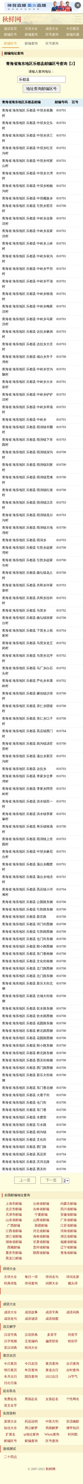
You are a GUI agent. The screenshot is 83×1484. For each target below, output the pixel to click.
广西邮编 (13, 1225)
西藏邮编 (13, 1247)
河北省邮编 (41, 1231)
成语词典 (72, 1312)
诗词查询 (31, 1283)
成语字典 (52, 1312)
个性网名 (72, 1399)
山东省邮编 (14, 1220)
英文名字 (10, 1405)
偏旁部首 (52, 1341)
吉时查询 (72, 1370)
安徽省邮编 (68, 1214)
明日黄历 (10, 1370)
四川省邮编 (68, 1209)
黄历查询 (52, 1363)
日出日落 (10, 1383)
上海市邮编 (14, 1203)
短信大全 (10, 1428)
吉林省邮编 (41, 1209)
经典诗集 (10, 1283)
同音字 (73, 1334)
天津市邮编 (14, 1214)
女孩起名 (52, 1399)
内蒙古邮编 (68, 1203)
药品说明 (31, 1421)
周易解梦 (52, 1428)
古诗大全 (31, 28)
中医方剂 (52, 1421)
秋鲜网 (50, 1469)
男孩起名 (31, 1399)
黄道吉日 (52, 1370)
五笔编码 (31, 1341)
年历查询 (31, 1370)
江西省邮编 (14, 1231)
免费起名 (10, 1399)
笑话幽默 (72, 1421)
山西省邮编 (41, 1220)
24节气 (73, 1376)
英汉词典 (10, 1347)
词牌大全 (52, 1283)
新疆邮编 (41, 1225)
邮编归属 (72, 34)
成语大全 (52, 28)
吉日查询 (72, 1363)
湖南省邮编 (14, 1242)
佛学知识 (72, 1428)
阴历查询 (31, 1376)
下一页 (51, 1180)
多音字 (52, 1334)
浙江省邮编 (14, 1236)
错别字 (73, 1341)
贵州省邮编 (41, 1247)
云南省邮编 (41, 1203)
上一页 (25, 1180)
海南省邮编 (41, 1236)
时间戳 (73, 1434)
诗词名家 (72, 1277)
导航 (78, 19)
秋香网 (15, 19)
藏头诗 (73, 1283)
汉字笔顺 (10, 1341)
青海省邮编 (68, 1252)
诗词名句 (52, 1277)
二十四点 (10, 1457)
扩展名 (10, 1434)
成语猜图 (52, 1318)
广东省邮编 (68, 1220)
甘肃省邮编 (41, 1242)
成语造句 (10, 1318)
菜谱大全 (10, 1421)
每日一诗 (31, 1277)
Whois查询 (52, 1434)
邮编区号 (10, 34)
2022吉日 (52, 1376)
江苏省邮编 (68, 1225)
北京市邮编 (14, 1209)
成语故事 (31, 1312)
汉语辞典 (31, 1334)
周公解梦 (31, 1428)
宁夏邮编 (41, 1214)
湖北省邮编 (68, 1236)
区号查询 (52, 34)
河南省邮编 (68, 1231)
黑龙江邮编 (14, 1258)
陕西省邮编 (41, 1252)
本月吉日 (10, 1376)
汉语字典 (10, 1334)
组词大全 (31, 1347)
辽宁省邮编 (68, 1247)
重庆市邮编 (14, 1252)
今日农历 (31, 1363)
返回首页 (10, 28)
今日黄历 (72, 28)
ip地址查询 (31, 1434)
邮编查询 (31, 34)
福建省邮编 (68, 1242)
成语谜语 (31, 1318)
